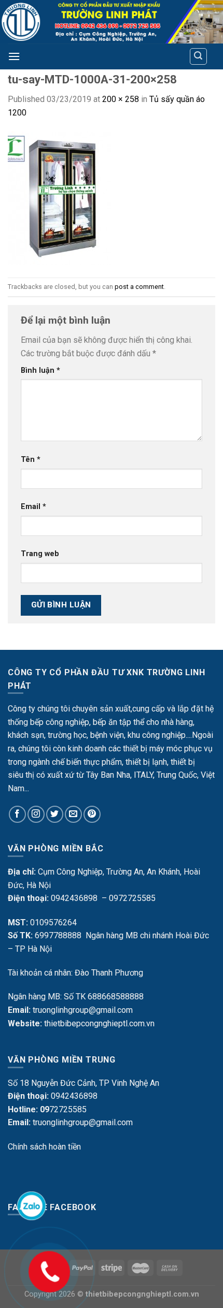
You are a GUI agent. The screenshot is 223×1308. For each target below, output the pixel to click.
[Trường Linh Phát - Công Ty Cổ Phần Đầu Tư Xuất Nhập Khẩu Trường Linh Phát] (111, 21)
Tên (30, 459)
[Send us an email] (73, 814)
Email (33, 506)
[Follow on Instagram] (36, 814)
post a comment (139, 286)
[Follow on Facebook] (17, 814)
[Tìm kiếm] (198, 56)
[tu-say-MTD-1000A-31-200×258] (60, 198)
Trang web (40, 553)
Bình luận (40, 370)
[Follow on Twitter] (54, 814)
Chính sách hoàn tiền (44, 1147)
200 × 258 (120, 99)
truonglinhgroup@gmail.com (83, 1010)
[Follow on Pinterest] (92, 814)
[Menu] (14, 56)
